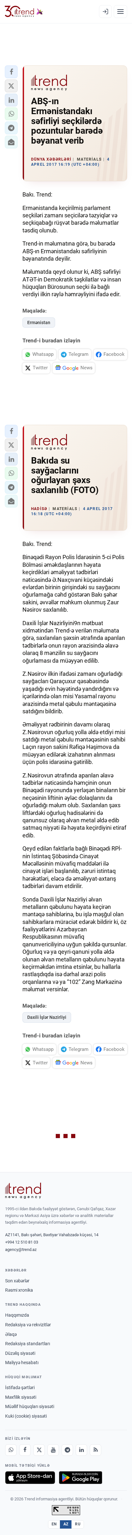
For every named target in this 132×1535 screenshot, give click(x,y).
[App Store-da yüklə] (30, 1477)
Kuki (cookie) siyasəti (26, 1416)
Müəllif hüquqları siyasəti (29, 1406)
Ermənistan (38, 322)
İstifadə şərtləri (20, 1387)
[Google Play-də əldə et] (80, 1477)
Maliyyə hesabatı (21, 1362)
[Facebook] (25, 1450)
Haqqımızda (17, 1315)
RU (77, 1524)
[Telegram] (67, 1450)
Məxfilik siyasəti (20, 1397)
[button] (11, 72)
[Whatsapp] (11, 1450)
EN (54, 1524)
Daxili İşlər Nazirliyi (46, 1017)
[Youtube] (53, 1450)
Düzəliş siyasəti (20, 1353)
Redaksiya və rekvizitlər (28, 1324)
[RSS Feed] (95, 1450)
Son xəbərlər (17, 1280)
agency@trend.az (21, 1249)
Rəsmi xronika (19, 1290)
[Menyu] (120, 11)
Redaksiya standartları (27, 1343)
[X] (39, 1450)
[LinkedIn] (81, 1450)
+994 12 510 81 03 (21, 1242)
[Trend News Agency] (23, 1191)
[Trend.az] (24, 11)
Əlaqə (11, 1334)
